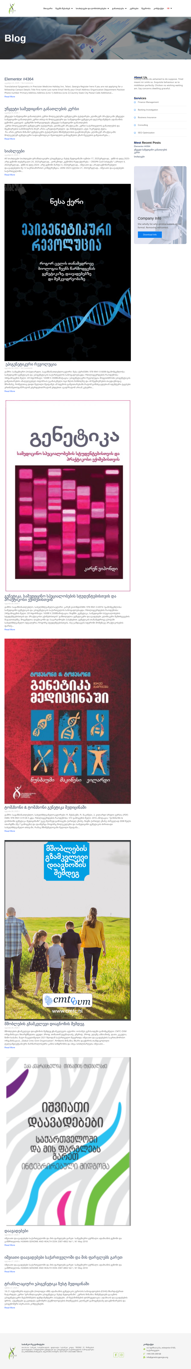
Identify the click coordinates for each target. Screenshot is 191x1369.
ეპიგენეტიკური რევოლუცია (30, 364)
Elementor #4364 (18, 79)
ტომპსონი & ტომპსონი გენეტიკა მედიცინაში (45, 807)
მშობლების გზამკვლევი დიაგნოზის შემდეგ (44, 1024)
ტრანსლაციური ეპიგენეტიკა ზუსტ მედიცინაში (46, 1284)
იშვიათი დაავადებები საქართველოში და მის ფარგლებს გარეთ (63, 1257)
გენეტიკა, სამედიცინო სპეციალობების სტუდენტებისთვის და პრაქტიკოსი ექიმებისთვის (60, 597)
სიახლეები (14, 151)
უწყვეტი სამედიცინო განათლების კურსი (41, 109)
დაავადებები (16, 1231)
